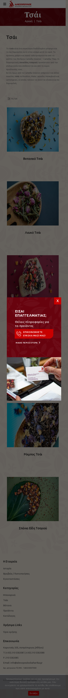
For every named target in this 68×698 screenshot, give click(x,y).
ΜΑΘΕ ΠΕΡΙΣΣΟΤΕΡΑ (27, 343)
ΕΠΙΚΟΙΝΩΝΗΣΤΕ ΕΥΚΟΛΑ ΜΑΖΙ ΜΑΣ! (34, 334)
